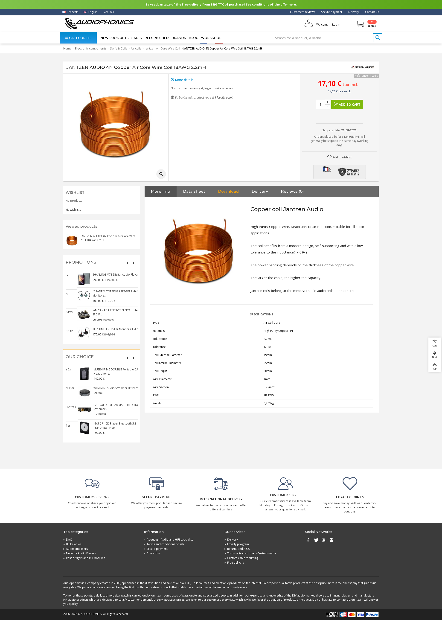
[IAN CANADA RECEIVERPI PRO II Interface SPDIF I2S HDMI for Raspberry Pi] (72, 314)
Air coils (136, 48)
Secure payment (331, 12)
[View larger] (161, 174)
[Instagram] (331, 541)
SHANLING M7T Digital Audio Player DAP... (108, 275)
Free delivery (234, 563)
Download (228, 191)
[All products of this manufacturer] (362, 67)
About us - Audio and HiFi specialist (168, 539)
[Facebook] (308, 541)
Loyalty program (236, 544)
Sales (136, 38)
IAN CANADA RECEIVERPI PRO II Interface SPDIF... (107, 312)
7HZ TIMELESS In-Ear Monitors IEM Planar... (108, 329)
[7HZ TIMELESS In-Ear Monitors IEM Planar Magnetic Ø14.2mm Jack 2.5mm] (72, 333)
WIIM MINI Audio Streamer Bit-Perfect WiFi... (109, 388)
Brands (179, 38)
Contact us (372, 12)
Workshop (211, 38)
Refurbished (157, 38)
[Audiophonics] (99, 23)
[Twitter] (316, 541)
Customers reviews (302, 12)
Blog (193, 38)
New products (114, 38)
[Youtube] (324, 541)
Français (72, 12)
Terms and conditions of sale (164, 544)
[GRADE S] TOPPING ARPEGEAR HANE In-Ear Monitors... (109, 293)
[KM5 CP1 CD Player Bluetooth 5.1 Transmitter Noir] (72, 428)
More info (160, 191)
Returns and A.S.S (237, 549)
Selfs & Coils (118, 48)
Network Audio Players (79, 553)
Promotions (81, 262)
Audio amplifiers (75, 549)
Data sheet (194, 191)
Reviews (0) (292, 191)
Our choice (80, 357)
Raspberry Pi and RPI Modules (84, 558)
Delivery (353, 12)
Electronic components (91, 48)
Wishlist (75, 192)
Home (67, 48)
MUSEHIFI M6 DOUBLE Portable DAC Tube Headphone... (108, 371)
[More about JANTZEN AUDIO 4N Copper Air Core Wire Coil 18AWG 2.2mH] (72, 240)
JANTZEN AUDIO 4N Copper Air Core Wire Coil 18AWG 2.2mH (108, 238)
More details (184, 80)
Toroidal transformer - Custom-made (250, 553)
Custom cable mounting (241, 558)
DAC (67, 539)
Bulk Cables (72, 544)
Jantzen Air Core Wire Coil (162, 48)
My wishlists (73, 210)
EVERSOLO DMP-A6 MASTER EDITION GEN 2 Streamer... (108, 407)
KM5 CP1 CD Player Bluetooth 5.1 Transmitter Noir (102, 426)
